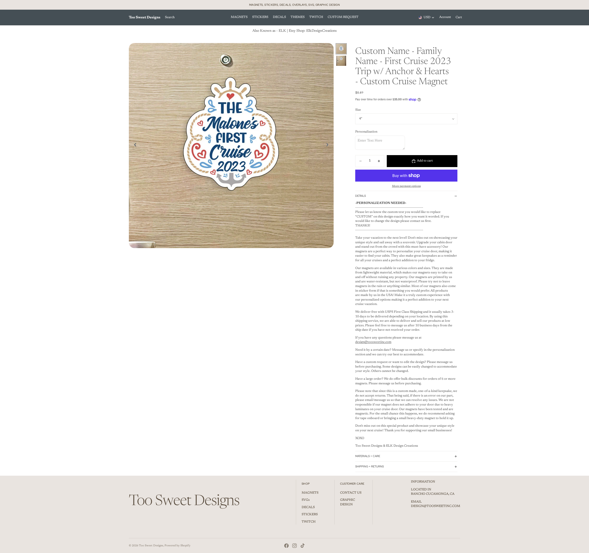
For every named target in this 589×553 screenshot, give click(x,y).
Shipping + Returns (369, 466)
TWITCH (308, 522)
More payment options (406, 186)
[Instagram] (294, 545)
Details (360, 196)
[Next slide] (328, 146)
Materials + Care (367, 456)
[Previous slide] (134, 146)
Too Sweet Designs (151, 545)
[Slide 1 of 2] (341, 49)
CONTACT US (350, 493)
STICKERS (310, 514)
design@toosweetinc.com (373, 342)
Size (358, 110)
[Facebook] (286, 545)
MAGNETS (310, 493)
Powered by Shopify (178, 545)
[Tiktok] (302, 545)
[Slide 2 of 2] (341, 61)
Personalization (366, 131)
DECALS (308, 507)
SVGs (306, 500)
